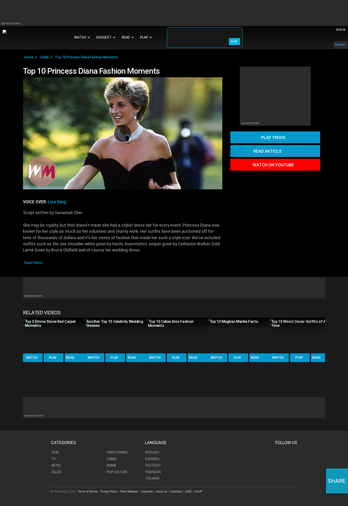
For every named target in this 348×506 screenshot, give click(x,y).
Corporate (147, 491)
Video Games (117, 452)
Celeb (56, 472)
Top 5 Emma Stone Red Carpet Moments (50, 323)
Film (54, 452)
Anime (111, 465)
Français (153, 472)
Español (152, 459)
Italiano (152, 478)
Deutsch (152, 465)
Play (53, 357)
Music (56, 465)
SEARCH (340, 44)
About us (161, 491)
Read (70, 357)
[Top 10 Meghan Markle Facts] (238, 335)
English (152, 452)
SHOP (198, 491)
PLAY (234, 41)
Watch (32, 357)
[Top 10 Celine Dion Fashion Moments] (177, 335)
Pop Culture (117, 472)
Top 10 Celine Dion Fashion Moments (171, 323)
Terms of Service (87, 491)
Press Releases (129, 491)
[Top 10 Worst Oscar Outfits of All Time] (300, 335)
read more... (34, 262)
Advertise (176, 491)
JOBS (188, 491)
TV (53, 459)
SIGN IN (340, 29)
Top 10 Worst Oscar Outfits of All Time (299, 323)
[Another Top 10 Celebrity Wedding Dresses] (115, 335)
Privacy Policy (108, 491)
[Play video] (122, 133)
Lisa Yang (57, 201)
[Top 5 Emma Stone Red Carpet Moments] (54, 335)
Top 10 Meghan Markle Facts (234, 321)
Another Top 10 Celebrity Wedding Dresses (114, 323)
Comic (112, 459)
